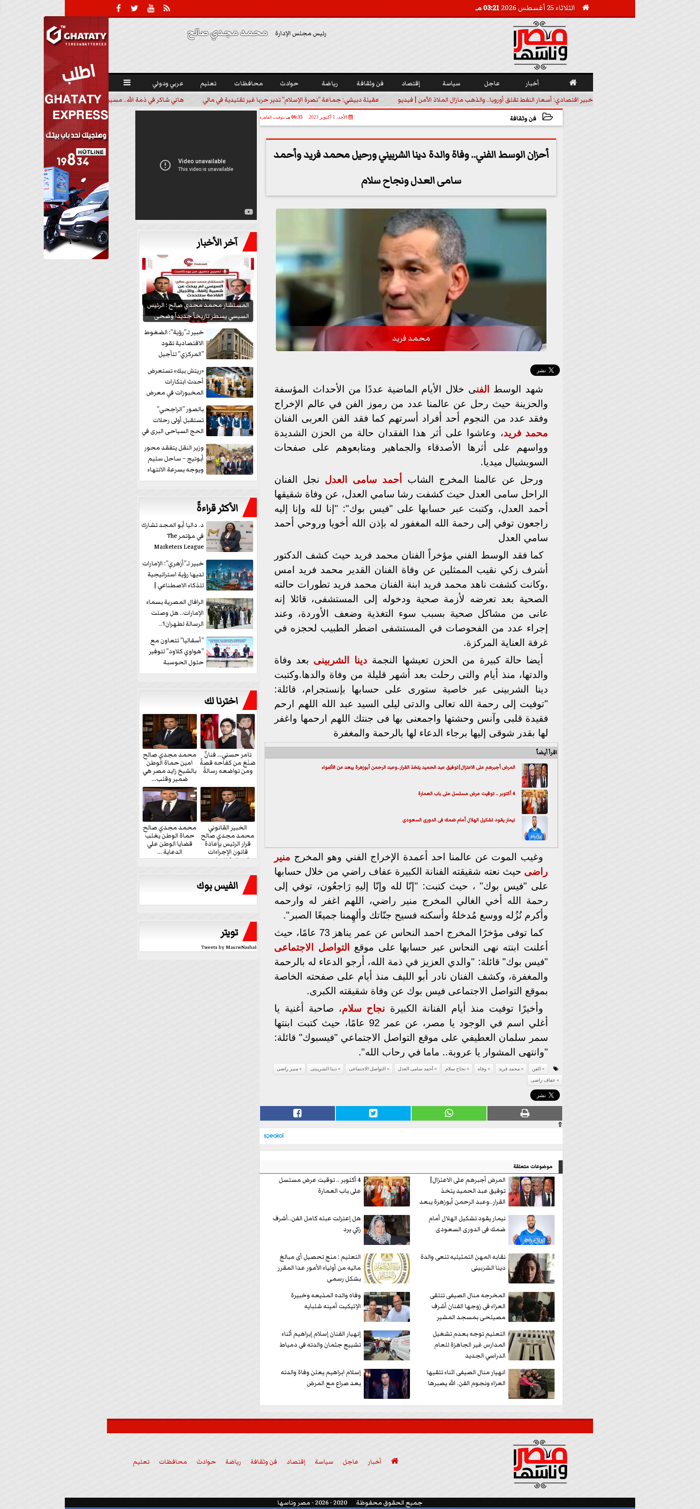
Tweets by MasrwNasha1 (229, 947)
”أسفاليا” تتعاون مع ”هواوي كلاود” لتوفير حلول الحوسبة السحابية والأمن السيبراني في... (202, 651)
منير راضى (287, 1069)
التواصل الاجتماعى (312, 947)
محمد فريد (526, 432)
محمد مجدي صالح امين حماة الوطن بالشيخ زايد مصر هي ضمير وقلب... (169, 766)
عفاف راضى (543, 1080)
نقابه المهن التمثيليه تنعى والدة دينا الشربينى (463, 1262)
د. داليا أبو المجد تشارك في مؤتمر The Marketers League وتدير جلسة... (172, 536)
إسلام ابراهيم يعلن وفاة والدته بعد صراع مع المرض (321, 1377)
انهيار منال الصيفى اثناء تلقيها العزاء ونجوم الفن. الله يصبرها (466, 1377)
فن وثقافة (523, 118)
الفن (483, 389)
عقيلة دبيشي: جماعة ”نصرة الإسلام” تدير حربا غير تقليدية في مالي (291, 99)
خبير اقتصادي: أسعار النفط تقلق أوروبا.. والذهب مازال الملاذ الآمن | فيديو (495, 99)
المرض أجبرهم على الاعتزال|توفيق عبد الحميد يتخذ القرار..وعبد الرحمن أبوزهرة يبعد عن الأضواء (418, 767)
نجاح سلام (363, 1008)
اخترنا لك (221, 701)
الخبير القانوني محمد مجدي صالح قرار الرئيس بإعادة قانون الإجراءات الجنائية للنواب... (227, 843)
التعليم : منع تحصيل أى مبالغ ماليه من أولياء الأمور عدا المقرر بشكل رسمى (319, 1267)
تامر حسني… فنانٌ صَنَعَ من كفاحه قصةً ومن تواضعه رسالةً (228, 762)
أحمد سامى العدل (363, 479)
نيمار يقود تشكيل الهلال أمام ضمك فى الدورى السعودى (458, 820)
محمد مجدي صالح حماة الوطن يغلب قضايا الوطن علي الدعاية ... (169, 839)
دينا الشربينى (340, 659)
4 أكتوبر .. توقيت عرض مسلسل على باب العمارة (466, 793)
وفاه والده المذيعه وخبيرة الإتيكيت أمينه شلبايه (326, 1300)
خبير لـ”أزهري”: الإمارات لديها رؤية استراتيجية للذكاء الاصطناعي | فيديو (173, 574)
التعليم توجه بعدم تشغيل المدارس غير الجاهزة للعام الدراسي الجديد (469, 1344)
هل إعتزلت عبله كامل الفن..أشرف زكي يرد (317, 1223)
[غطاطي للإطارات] (76, 257)
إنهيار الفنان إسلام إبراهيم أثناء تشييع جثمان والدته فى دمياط (320, 1339)
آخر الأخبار (217, 242)
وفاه (482, 1069)
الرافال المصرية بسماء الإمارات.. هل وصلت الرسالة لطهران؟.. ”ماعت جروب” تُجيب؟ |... (199, 613)
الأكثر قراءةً (217, 508)
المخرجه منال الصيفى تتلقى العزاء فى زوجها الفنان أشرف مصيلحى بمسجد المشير (468, 1306)
